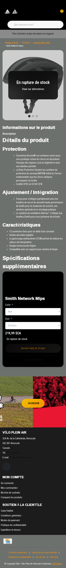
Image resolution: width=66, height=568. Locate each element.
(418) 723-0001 (13, 452)
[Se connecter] (54, 13)
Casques (25, 42)
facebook (33, 403)
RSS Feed (54, 557)
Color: (9, 304)
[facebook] (7, 467)
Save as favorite (33, 359)
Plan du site (41, 557)
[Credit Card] (7, 541)
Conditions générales (18, 552)
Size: (8, 318)
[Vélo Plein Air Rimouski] (11, 13)
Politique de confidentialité (19, 557)
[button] (49, 280)
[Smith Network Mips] (33, 85)
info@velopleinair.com (20, 457)
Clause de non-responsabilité (44, 552)
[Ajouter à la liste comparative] (49, 289)
